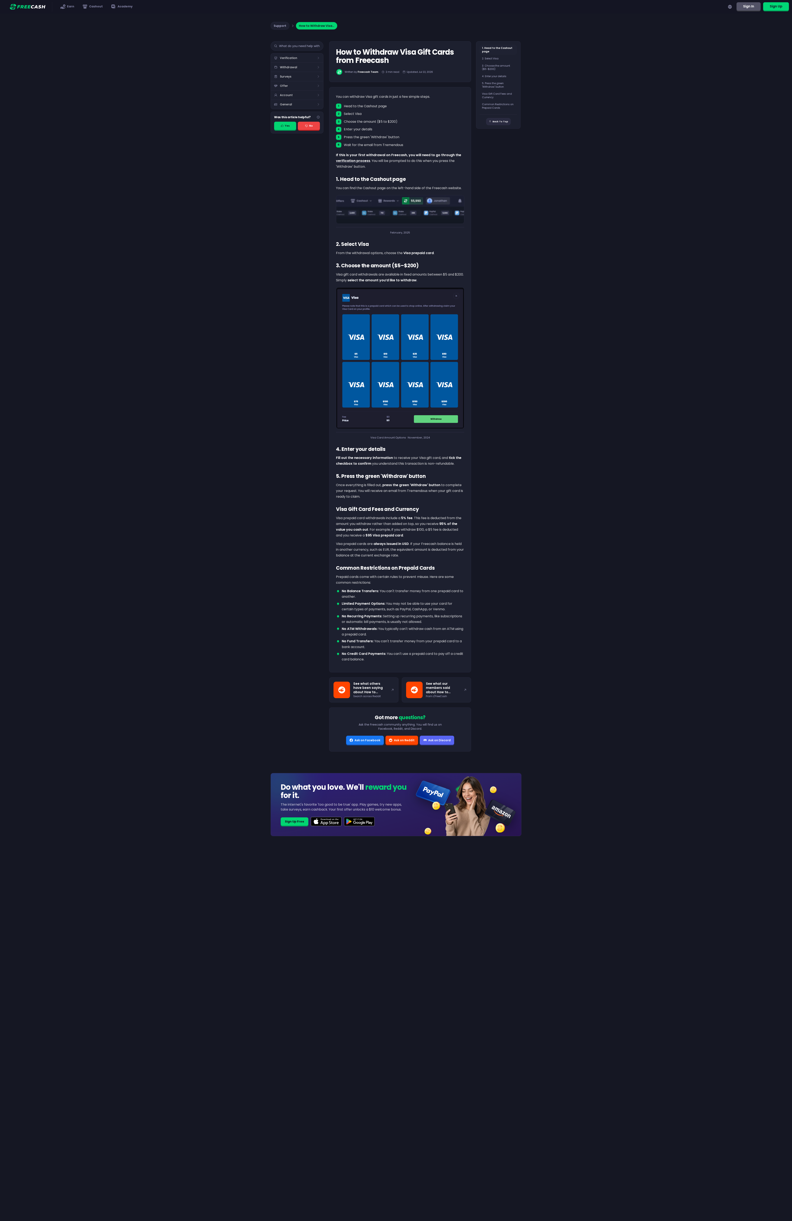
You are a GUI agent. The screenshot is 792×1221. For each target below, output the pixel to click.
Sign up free (294, 821)
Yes (287, 125)
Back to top (500, 121)
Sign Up (776, 6)
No (311, 125)
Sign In (748, 6)
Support (280, 26)
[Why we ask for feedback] (318, 117)
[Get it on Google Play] (359, 821)
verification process (353, 160)
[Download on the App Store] (326, 821)
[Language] (730, 7)
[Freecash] (27, 7)
